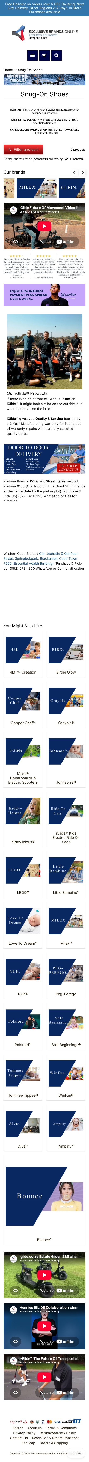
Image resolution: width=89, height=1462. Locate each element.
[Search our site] (56, 55)
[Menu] (32, 55)
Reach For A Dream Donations (55, 1438)
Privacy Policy (24, 1433)
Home (8, 70)
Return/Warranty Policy (58, 1433)
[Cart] (44, 55)
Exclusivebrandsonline (43, 1453)
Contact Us (19, 1438)
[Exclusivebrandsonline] (44, 33)
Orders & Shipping (54, 1443)
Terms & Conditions (61, 1428)
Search (17, 1428)
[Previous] (74, 172)
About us (35, 1428)
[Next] (82, 172)
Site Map (28, 1443)
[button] (23, 149)
